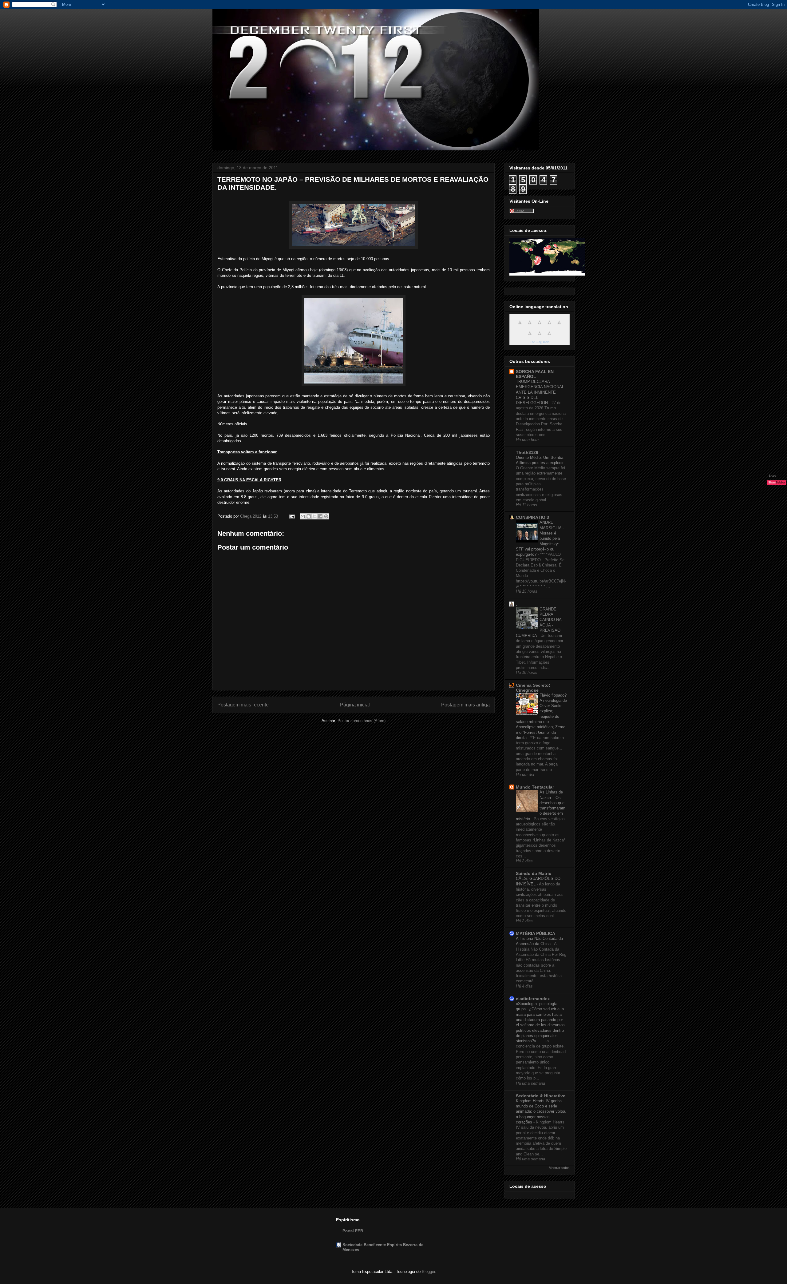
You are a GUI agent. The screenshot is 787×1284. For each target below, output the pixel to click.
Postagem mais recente (243, 704)
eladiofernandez (533, 998)
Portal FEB (352, 1231)
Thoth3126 (527, 452)
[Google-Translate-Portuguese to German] (539, 325)
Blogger (428, 1271)
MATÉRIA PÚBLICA (535, 933)
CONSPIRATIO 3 (532, 517)
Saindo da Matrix (533, 873)
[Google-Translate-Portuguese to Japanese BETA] (559, 325)
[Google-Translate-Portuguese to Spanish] (549, 336)
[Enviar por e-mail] (303, 516)
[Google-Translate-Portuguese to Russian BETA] (539, 336)
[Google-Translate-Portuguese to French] (530, 325)
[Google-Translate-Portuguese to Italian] (549, 325)
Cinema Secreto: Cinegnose (533, 688)
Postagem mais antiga (465, 704)
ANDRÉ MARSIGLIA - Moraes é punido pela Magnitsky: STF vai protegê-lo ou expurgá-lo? (540, 538)
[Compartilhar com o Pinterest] (326, 516)
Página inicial (355, 704)
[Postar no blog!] (309, 516)
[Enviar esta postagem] (291, 516)
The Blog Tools (539, 342)
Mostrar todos (559, 1168)
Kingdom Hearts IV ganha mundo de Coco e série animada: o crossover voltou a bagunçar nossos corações (541, 1111)
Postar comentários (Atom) (362, 720)
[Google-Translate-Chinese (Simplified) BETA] (520, 325)
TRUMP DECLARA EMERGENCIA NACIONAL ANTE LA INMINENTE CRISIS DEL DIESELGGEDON (540, 392)
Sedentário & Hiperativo (541, 1095)
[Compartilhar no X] (314, 516)
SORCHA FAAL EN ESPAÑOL (535, 374)
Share (772, 475)
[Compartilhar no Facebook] (320, 516)
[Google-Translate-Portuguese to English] (530, 336)
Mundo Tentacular (535, 787)
